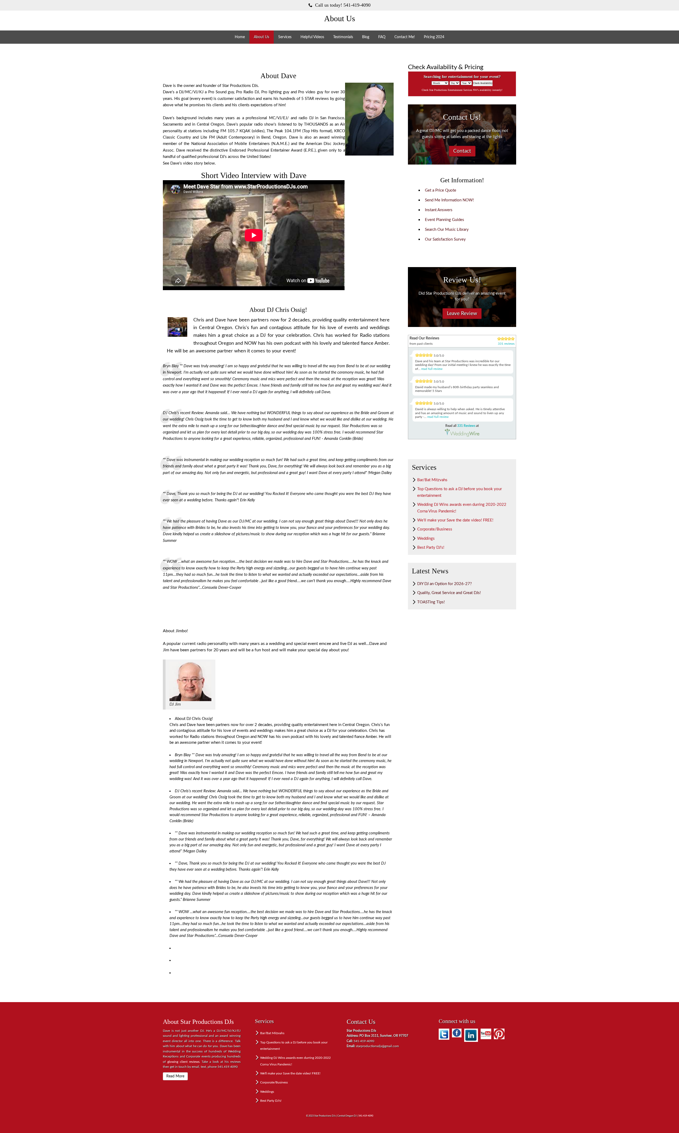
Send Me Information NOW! (449, 200)
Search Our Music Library (447, 230)
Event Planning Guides (444, 220)
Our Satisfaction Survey (445, 239)
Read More (175, 1076)
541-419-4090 (365, 1116)
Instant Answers (438, 210)
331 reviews (506, 343)
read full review (431, 368)
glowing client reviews (183, 1061)
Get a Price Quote (440, 190)
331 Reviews (466, 425)
